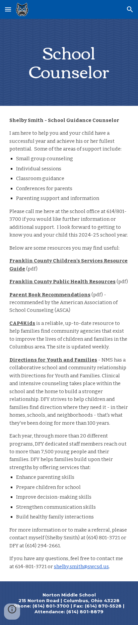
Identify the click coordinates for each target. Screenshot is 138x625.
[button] (8, 9)
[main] (69, 62)
